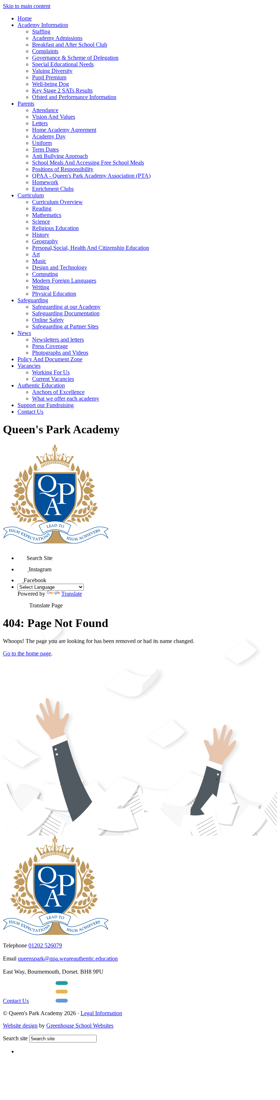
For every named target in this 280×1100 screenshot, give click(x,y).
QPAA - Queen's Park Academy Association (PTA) (91, 176)
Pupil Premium (49, 77)
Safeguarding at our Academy (66, 307)
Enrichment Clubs (53, 189)
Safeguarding (33, 300)
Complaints (45, 51)
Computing (45, 274)
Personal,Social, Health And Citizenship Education (90, 248)
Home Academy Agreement (64, 130)
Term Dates (45, 149)
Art (36, 254)
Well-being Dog (50, 84)
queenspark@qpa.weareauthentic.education (68, 958)
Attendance (45, 110)
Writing (40, 287)
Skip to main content (26, 6)
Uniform (42, 143)
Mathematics (46, 215)
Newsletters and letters (58, 339)
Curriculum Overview (57, 202)
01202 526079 (45, 945)
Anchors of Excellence (58, 392)
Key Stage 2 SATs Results (62, 90)
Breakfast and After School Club (69, 45)
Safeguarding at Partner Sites (65, 326)
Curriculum (31, 195)
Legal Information (101, 1013)
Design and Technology (59, 267)
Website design (20, 1025)
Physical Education (54, 294)
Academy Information (43, 25)
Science (41, 221)
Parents (26, 103)
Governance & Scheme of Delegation (75, 58)
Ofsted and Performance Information (74, 97)
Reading (41, 208)
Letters (40, 123)
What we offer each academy (65, 398)
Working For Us (51, 372)
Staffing (41, 31)
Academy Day (49, 136)
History (40, 235)
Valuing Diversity (52, 71)
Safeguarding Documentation (66, 313)
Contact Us (30, 412)
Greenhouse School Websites (79, 1025)
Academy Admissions (57, 38)
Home (25, 18)
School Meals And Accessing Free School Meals (88, 162)
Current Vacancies (53, 379)
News (24, 333)
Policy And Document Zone (50, 359)
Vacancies (29, 366)
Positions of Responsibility (62, 169)
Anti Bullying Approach (60, 156)
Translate (71, 594)
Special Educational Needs (63, 64)
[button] (22, 555)
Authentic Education (41, 385)
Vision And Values (53, 117)
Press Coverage (50, 346)
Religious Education (55, 228)
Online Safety (48, 320)
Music (39, 261)
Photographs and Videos (60, 353)
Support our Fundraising (46, 405)
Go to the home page (27, 653)
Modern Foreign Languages (64, 280)
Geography (45, 241)
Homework (45, 182)
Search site (15, 1038)
